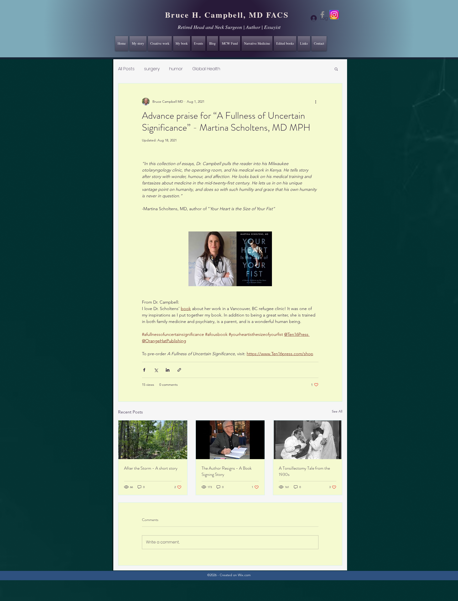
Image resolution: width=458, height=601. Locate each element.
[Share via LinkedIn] (167, 370)
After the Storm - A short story (150, 468)
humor (176, 69)
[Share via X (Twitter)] (156, 370)
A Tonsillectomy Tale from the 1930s (304, 471)
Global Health (206, 69)
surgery (152, 69)
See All (337, 411)
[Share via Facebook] (144, 370)
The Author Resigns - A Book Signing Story (227, 471)
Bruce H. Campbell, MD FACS (227, 14)
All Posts (126, 69)
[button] (336, 69)
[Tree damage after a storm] (152, 439)
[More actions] (315, 101)
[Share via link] (179, 370)
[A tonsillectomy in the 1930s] (307, 439)
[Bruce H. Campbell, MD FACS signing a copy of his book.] (230, 439)
